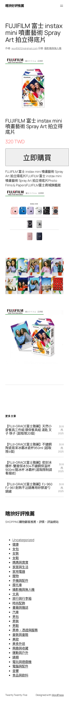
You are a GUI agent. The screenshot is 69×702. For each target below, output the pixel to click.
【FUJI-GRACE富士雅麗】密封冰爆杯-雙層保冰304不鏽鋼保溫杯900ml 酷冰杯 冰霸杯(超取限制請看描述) (28, 468)
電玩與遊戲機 (21, 662)
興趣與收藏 (20, 648)
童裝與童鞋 (20, 635)
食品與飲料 (20, 675)
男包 (15, 617)
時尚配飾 (18, 603)
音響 (15, 671)
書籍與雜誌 (20, 607)
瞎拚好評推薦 (14, 6)
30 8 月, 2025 (61, 430)
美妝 (15, 639)
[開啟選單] (61, 6)
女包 (15, 549)
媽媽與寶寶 (20, 562)
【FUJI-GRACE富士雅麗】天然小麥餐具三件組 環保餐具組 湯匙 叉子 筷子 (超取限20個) (28, 429)
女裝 (15, 553)
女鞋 (15, 558)
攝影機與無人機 (52, 48)
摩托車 (17, 585)
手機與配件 (20, 580)
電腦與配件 (20, 666)
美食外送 (18, 644)
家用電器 (18, 571)
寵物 (15, 576)
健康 (15, 544)
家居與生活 (20, 567)
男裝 (15, 621)
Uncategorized (23, 540)
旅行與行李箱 (21, 598)
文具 (15, 594)
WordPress (58, 695)
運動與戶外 (20, 653)
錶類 (15, 657)
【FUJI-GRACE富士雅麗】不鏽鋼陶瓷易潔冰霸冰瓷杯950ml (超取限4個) (28, 447)
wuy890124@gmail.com (25, 48)
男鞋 (15, 626)
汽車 (15, 612)
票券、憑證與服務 (25, 630)
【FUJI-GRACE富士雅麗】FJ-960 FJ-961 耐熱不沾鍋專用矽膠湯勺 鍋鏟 (28, 487)
